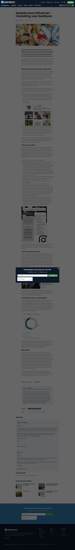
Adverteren (43, 2)
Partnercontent (37, 5)
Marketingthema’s (5, 5)
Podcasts (31, 5)
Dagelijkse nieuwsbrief (33, 272)
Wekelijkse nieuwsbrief (43, 272)
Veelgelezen (13, 5)
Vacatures (20, 5)
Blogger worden (50, 2)
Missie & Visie (56, 2)
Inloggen (71, 2)
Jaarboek (25, 5)
